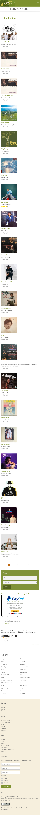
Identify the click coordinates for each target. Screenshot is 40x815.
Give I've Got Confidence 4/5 (6, 313)
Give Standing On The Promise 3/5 (5, 46)
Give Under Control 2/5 (3, 73)
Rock (21, 688)
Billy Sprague (5, 122)
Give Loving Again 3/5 (5, 529)
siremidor (7, 623)
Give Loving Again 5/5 (7, 529)
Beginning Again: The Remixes (10, 554)
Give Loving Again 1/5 (2, 529)
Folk (2, 669)
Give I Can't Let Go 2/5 (3, 339)
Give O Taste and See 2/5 (3, 449)
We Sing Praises (5, 257)
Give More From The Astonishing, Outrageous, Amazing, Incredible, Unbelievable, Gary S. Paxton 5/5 (7, 368)
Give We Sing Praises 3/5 (5, 259)
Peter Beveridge (6, 525)
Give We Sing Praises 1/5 (2, 259)
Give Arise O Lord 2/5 (3, 422)
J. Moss (3, 498)
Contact (3, 728)
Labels (3, 709)
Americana (23, 659)
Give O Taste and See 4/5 (6, 449)
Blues (2, 661)
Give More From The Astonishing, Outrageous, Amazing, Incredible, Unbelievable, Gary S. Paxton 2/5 (3, 368)
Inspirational (23, 672)
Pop (21, 683)
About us (3, 739)
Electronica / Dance (25, 667)
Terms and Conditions (7, 749)
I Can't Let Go (5, 337)
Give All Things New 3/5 (5, 395)
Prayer (3, 724)
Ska (2, 691)
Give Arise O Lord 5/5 (7, 422)
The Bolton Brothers (7, 42)
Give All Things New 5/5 (7, 395)
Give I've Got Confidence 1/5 (2, 313)
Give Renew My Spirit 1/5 (2, 475)
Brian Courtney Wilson (7, 282)
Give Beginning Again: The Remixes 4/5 (6, 556)
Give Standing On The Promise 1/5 (2, 46)
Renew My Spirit (6, 473)
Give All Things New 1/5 (2, 395)
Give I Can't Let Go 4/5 (6, 339)
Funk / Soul (10, 18)
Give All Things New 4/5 (6, 395)
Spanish (3, 693)
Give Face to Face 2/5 (3, 180)
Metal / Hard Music (25, 677)
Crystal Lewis (5, 552)
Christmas (4, 664)
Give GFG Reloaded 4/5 (6, 502)
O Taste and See (5, 446)
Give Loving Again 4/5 (6, 529)
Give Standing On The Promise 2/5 (3, 46)
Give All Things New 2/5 (3, 395)
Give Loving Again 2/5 (3, 529)
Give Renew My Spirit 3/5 (5, 475)
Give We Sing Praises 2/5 (3, 259)
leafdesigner (8, 620)
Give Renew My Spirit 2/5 (3, 475)
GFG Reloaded (5, 500)
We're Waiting (5, 231)
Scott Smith (4, 175)
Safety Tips (4, 747)
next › (24, 565)
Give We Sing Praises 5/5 (7, 259)
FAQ (2, 743)
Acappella (4, 659)
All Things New (5, 393)
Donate (3, 730)
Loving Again (5, 527)
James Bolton (5, 69)
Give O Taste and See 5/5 (7, 449)
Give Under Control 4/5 (6, 73)
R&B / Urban (23, 685)
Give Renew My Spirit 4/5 (6, 475)
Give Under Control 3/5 (5, 73)
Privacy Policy (5, 745)
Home (3, 707)
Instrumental (5, 675)
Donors (3, 751)
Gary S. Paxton (5, 362)
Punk (2, 685)
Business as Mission (6, 720)
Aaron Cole (4, 202)
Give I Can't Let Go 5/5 (7, 339)
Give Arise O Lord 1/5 (2, 422)
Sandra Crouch (5, 228)
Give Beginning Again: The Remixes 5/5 (7, 556)
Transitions (4, 284)
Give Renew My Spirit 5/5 (7, 475)
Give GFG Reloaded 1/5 (2, 502)
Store (2, 741)
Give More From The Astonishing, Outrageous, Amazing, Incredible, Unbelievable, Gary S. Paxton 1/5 (2, 368)
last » (29, 565)
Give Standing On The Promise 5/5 (7, 46)
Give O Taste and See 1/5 (2, 449)
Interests (3, 776)
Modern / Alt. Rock (6, 680)
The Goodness (5, 151)
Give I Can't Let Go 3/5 (5, 339)
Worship (22, 693)
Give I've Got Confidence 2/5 (3, 313)
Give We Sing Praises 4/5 (6, 259)
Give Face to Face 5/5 (7, 180)
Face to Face (4, 177)
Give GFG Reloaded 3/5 (5, 502)
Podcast (6, 780)
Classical (22, 664)
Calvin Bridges (5, 471)
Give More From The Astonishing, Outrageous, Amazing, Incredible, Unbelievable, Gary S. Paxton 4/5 (6, 368)
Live (2, 677)
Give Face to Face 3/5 (5, 180)
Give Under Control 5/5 (7, 73)
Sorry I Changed (6, 204)
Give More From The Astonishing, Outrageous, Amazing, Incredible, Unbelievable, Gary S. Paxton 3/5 (5, 368)
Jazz (21, 675)
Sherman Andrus (6, 308)
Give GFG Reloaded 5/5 (7, 502)
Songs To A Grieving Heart (8, 125)
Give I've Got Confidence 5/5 (7, 313)
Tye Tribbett (4, 390)
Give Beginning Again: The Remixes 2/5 (3, 556)
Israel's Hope (5, 417)
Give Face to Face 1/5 (2, 180)
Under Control (5, 71)
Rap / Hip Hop (5, 688)
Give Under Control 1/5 (2, 73)
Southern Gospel (24, 691)
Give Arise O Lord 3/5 (5, 422)
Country (3, 667)
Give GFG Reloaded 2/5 (3, 502)
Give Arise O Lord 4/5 (6, 422)
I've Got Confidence (6, 310)
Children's (22, 661)
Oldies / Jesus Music (6, 683)
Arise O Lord (5, 420)
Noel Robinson (5, 444)
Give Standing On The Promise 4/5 (6, 46)
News (2, 711)
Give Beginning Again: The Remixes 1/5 (2, 556)
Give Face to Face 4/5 (6, 180)
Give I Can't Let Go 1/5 (2, 339)
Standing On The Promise (8, 44)
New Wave (23, 680)
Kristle (3, 335)
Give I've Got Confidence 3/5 (5, 313)
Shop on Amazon (6, 722)
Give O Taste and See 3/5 (5, 449)
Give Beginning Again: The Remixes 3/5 (5, 556)
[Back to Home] (7, 3)
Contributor (7, 783)
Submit (3, 726)
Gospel (3, 672)
